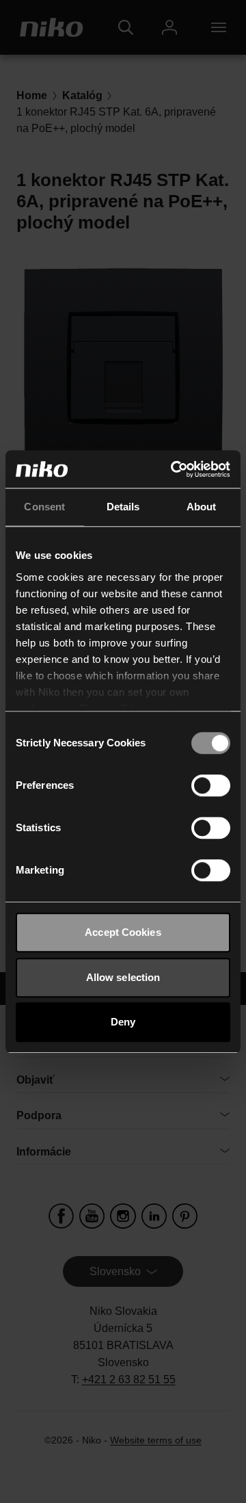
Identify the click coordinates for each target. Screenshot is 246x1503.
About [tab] (202, 506)
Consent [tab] (44, 506)
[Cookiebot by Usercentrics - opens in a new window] (173, 469)
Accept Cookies (123, 932)
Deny (123, 1022)
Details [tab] (123, 506)
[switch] (210, 785)
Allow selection (123, 977)
